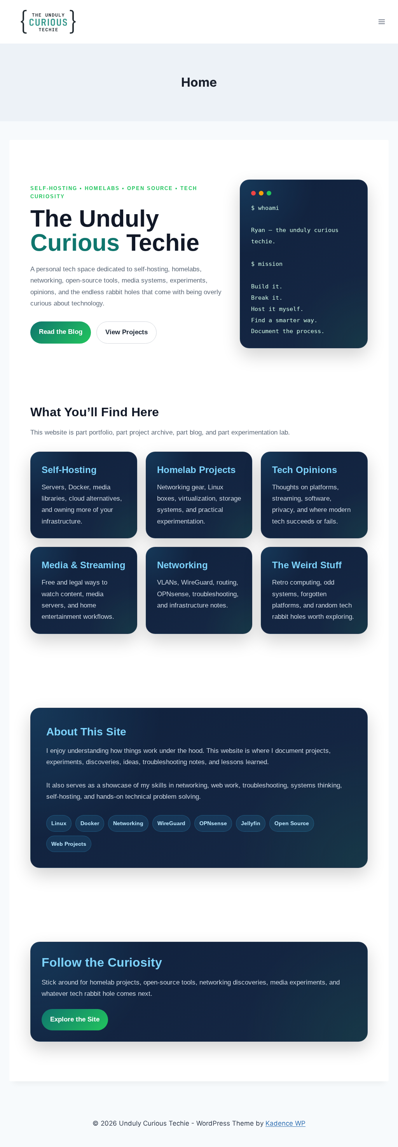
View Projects (126, 332)
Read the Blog (60, 331)
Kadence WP (285, 1123)
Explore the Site (75, 1019)
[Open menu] (381, 22)
